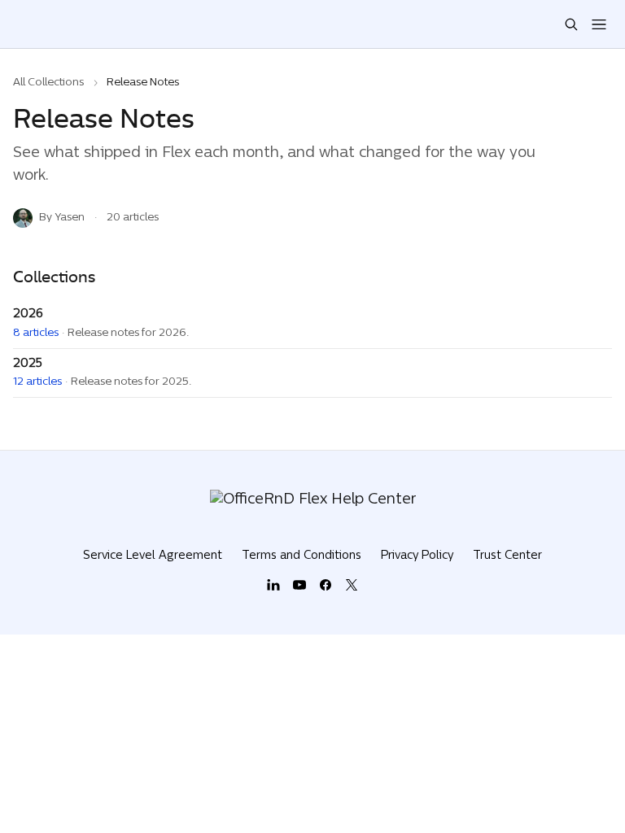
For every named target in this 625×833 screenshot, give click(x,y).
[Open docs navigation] (599, 24)
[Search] (571, 24)
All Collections (48, 82)
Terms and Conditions (301, 556)
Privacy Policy (417, 556)
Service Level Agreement (152, 556)
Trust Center (507, 556)
